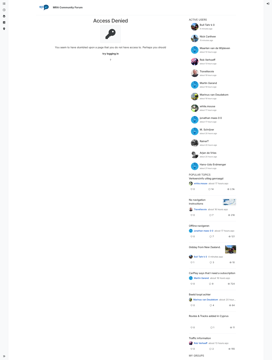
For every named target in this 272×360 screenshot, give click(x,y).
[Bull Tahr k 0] (191, 257)
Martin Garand (201, 278)
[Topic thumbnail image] (229, 202)
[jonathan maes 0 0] (191, 231)
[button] (4, 356)
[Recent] (4, 10)
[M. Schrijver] (191, 183)
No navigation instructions (197, 201)
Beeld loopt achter (200, 294)
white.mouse (200, 183)
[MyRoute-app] (4, 28)
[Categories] (4, 3)
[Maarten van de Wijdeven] (191, 321)
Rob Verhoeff (200, 343)
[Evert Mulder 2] (191, 343)
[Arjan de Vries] (190, 299)
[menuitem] (268, 3)
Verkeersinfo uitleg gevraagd (206, 178)
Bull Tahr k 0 (200, 257)
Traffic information (200, 338)
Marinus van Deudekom (205, 300)
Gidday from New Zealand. (205, 247)
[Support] (4, 22)
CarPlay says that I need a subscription (212, 273)
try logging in (110, 53)
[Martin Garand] (191, 278)
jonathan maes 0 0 (203, 231)
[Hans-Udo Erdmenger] (191, 209)
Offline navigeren (199, 225)
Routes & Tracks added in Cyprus (209, 316)
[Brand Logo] (43, 7)
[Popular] (4, 16)
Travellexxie (200, 209)
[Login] (268, 3)
